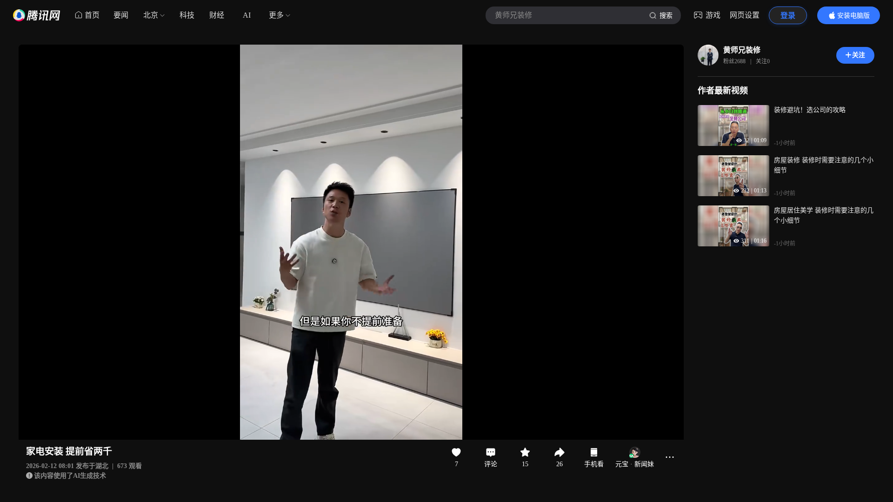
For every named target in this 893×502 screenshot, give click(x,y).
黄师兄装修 (741, 50)
